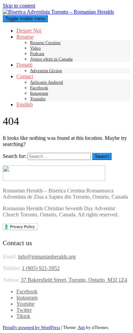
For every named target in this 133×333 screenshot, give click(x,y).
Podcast (37, 53)
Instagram (39, 93)
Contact (24, 76)
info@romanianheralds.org (47, 256)
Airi (81, 327)
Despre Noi (28, 31)
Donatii (24, 65)
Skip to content (19, 6)
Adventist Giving (46, 70)
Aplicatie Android (46, 82)
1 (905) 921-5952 (41, 268)
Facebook (39, 87)
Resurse (24, 37)
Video (35, 48)
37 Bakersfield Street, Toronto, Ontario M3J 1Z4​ (74, 280)
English (24, 104)
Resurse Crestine (45, 42)
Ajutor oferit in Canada (51, 59)
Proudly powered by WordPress (31, 327)
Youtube (38, 98)
